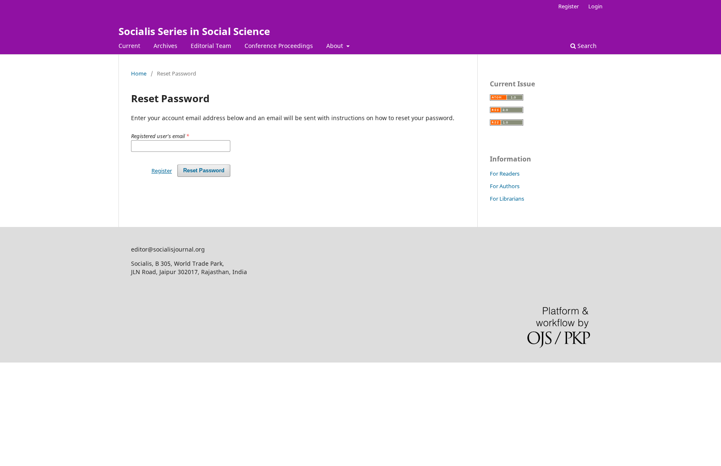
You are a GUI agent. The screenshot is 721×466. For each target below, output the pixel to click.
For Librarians (507, 198)
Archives (165, 46)
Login (595, 6)
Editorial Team (211, 46)
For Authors (504, 186)
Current (129, 46)
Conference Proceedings (279, 46)
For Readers (504, 173)
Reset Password (203, 170)
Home (138, 73)
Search (586, 46)
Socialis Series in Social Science (194, 31)
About (335, 46)
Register (568, 6)
